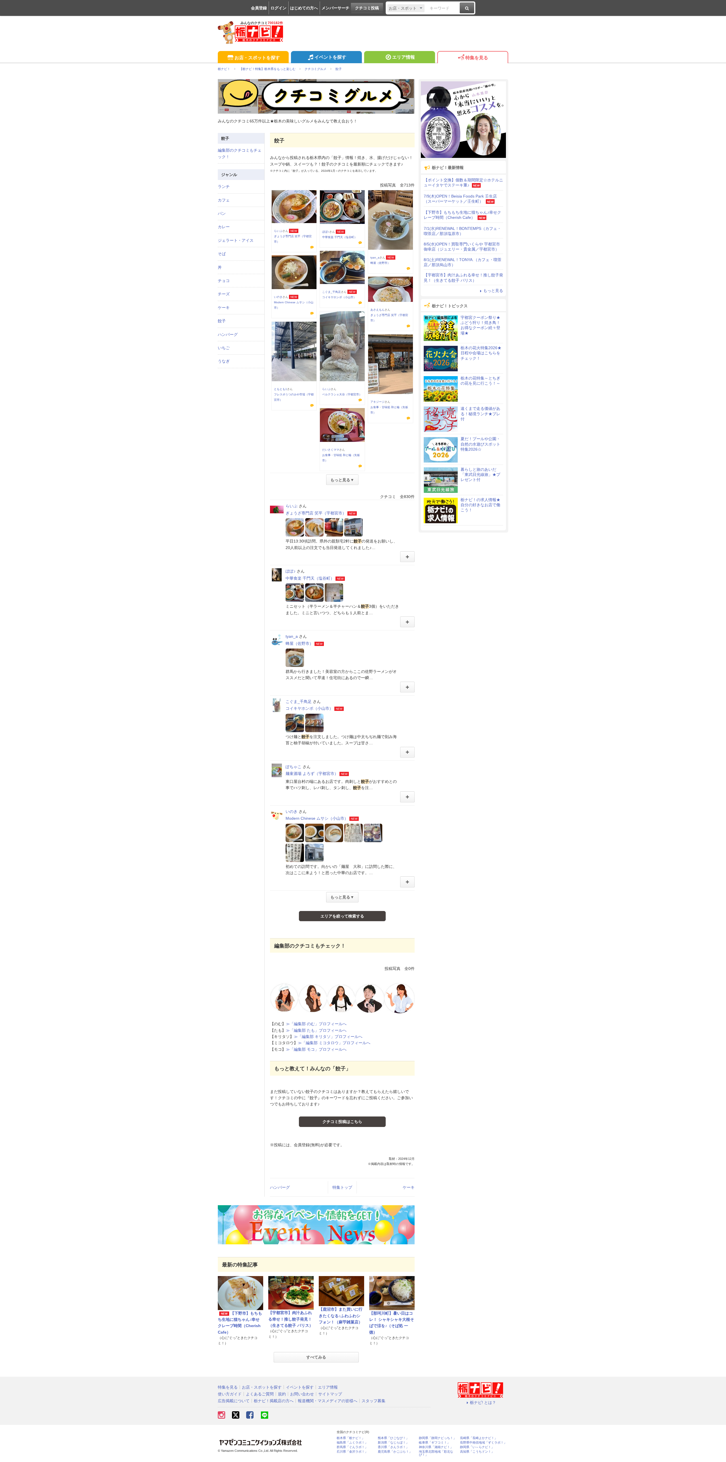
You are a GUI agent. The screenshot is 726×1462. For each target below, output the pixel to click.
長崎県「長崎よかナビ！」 (478, 1438)
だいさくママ (330, 449)
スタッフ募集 (373, 1401)
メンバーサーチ (335, 8)
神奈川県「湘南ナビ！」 (436, 1447)
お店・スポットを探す (257, 57)
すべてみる (316, 1357)
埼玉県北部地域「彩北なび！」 (436, 1453)
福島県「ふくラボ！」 (352, 1442)
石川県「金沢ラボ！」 (352, 1451)
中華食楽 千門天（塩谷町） (339, 237)
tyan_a (374, 257)
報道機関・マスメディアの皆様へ (327, 1401)
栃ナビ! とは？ (483, 1402)
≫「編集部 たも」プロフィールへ (316, 1030)
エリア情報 (403, 57)
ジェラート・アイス (236, 240)
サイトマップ (330, 1394)
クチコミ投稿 (367, 8)
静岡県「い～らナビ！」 (477, 1447)
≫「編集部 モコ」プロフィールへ (316, 1049)
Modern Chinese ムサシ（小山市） (317, 818)
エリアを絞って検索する (342, 916)
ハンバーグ (280, 1187)
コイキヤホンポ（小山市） (339, 297)
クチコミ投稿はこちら (342, 1121)
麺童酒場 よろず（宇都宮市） (312, 773)
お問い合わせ (302, 1394)
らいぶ (278, 230)
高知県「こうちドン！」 (477, 1451)
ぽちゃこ (293, 766)
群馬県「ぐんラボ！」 (352, 1447)
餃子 (222, 321)
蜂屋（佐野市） (380, 262)
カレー (224, 226)
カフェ (224, 200)
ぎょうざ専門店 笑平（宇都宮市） (316, 513)
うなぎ (224, 361)
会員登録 (259, 8)
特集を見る (476, 57)
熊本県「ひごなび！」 (393, 1438)
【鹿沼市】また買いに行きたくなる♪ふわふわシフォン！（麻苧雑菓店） (340, 1315)
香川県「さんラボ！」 (393, 1447)
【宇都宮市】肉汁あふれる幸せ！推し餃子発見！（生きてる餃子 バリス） (290, 1319)
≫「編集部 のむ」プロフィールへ (316, 1024)
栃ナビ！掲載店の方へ (274, 1401)
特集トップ (342, 1187)
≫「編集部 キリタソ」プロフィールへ (328, 1036)
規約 (282, 1394)
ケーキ (409, 1187)
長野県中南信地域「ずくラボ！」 (483, 1442)
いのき (278, 296)
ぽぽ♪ (325, 231)
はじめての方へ (304, 8)
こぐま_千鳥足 (331, 291)
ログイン (278, 8)
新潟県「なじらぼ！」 (393, 1442)
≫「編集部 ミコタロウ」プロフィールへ (334, 1043)
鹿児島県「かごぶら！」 (395, 1451)
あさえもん (377, 309)
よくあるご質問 (260, 1394)
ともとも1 (280, 389)
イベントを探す (330, 57)
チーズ (224, 294)
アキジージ (377, 401)
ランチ (224, 186)
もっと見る (493, 290)
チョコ (224, 280)
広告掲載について (234, 1401)
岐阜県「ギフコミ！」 (434, 1442)
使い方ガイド (230, 1394)
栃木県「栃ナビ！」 (351, 1438)
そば (222, 253)
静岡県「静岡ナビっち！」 (437, 1438)
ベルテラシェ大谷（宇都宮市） (342, 394)
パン (222, 213)
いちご (224, 348)
